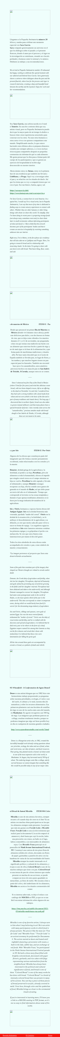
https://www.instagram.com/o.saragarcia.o (27, 193)
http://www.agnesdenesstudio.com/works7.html (30, 730)
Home (50, 1035)
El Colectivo (30, 1035)
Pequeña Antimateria (10, 1035)
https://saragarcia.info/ (19, 190)
